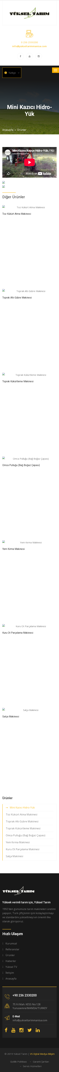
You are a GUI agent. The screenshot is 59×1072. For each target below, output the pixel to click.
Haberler (11, 961)
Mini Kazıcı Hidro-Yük (22, 807)
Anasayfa (7, 130)
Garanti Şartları (41, 1061)
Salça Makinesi (10, 716)
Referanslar (12, 949)
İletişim (10, 972)
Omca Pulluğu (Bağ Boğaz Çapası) (21, 465)
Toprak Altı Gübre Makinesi (17, 297)
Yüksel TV (11, 967)
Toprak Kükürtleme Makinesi (18, 381)
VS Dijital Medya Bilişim (42, 1053)
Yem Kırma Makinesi (13, 548)
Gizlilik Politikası (18, 1061)
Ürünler (21, 130)
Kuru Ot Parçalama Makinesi (17, 632)
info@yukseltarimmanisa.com (29, 46)
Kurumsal (11, 943)
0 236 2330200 (29, 42)
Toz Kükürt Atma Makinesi (16, 213)
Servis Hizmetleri (32, 1066)
